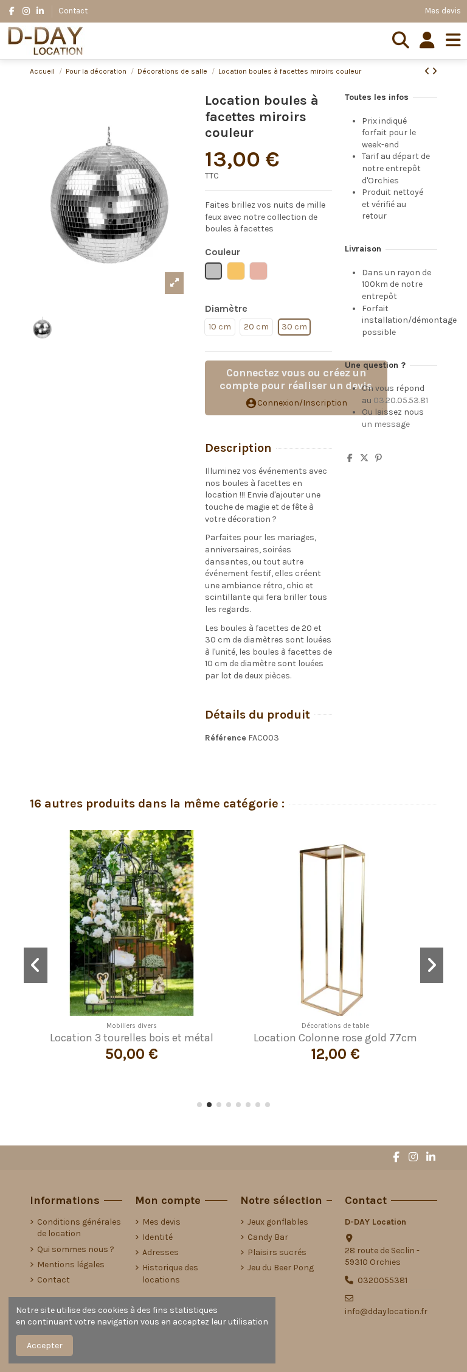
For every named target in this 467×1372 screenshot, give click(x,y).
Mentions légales (71, 1264)
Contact (73, 10)
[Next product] (434, 71)
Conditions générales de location (79, 1228)
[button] (199, 1104)
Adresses (160, 1252)
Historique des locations (170, 1273)
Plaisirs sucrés (276, 1252)
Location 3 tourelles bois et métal (131, 1037)
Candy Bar (267, 1237)
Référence (225, 738)
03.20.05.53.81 (400, 400)
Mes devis (443, 10)
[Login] (427, 41)
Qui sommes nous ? (75, 1249)
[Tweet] (364, 458)
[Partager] (350, 458)
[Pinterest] (378, 458)
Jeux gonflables (277, 1222)
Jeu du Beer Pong (280, 1267)
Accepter (45, 1345)
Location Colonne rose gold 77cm (335, 1037)
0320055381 (382, 1280)
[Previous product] (428, 71)
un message (386, 424)
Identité (157, 1237)
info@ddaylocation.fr (386, 1311)
